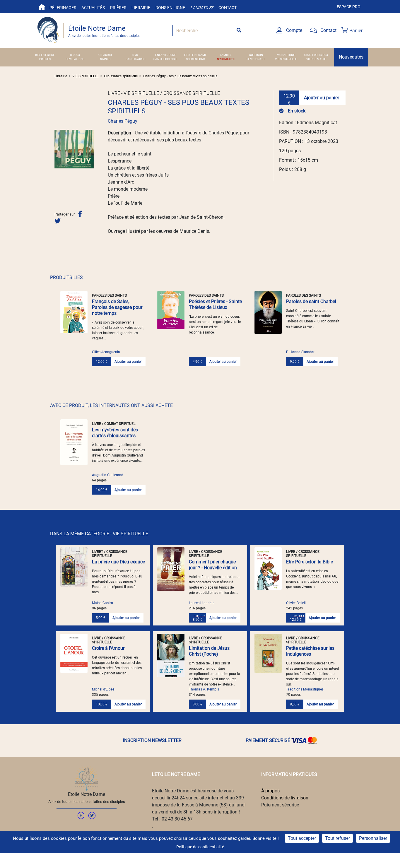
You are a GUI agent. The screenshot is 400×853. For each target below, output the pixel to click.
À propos (270, 791)
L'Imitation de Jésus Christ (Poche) (209, 651)
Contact (227, 7)
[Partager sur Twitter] (57, 221)
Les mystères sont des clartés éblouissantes (115, 432)
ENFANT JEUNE (165, 55)
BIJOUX (75, 55)
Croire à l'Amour (108, 648)
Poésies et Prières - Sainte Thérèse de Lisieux (215, 304)
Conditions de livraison (284, 798)
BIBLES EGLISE (45, 55)
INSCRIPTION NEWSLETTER (152, 740)
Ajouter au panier (321, 97)
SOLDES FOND (195, 59)
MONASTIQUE (286, 55)
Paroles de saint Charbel (311, 301)
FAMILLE (226, 55)
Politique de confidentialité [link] (200, 847)
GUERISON (256, 55)
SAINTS (105, 59)
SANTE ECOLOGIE (165, 59)
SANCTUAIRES (135, 59)
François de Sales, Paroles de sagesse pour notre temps (117, 307)
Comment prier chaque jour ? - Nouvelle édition (213, 564)
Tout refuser (337, 838)
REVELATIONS (75, 59)
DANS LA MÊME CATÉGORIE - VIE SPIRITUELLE (99, 533)
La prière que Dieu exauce (118, 562)
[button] (57, 149)
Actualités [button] (93, 7)
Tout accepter (302, 838)
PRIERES (45, 59)
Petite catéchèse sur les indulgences (310, 651)
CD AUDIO (105, 55)
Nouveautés (351, 57)
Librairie (140, 7)
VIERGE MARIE (316, 59)
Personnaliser (373, 838)
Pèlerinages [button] (62, 7)
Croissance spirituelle (121, 76)
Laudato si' (201, 7)
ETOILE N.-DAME (195, 55)
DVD (135, 55)
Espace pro (348, 6)
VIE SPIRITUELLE (286, 59)
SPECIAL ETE (226, 59)
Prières (118, 7)
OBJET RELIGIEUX (316, 55)
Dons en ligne (170, 7)
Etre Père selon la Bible (309, 562)
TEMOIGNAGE (255, 59)
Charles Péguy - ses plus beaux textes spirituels (180, 76)
